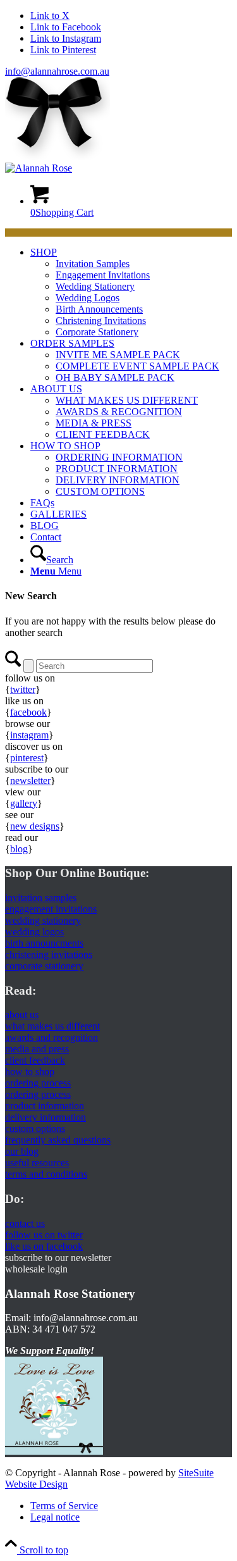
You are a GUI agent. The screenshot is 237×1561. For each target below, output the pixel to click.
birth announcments (44, 943)
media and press (37, 1048)
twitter (22, 689)
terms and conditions (46, 1174)
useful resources (37, 1162)
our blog (22, 1151)
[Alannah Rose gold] (38, 168)
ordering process (38, 1083)
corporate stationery (44, 966)
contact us (25, 1223)
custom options (35, 1128)
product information (44, 1105)
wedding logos (34, 931)
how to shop (29, 1071)
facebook (28, 712)
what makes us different (52, 1026)
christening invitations (48, 954)
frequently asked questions (58, 1140)
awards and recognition (51, 1037)
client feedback (35, 1060)
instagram (29, 735)
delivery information (45, 1117)
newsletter (30, 780)
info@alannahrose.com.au (57, 71)
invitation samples (40, 897)
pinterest (27, 757)
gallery (23, 803)
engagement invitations (51, 909)
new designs (34, 826)
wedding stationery (43, 920)
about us (22, 1014)
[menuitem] (131, 292)
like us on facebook (44, 1246)
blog (19, 848)
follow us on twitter (44, 1234)
